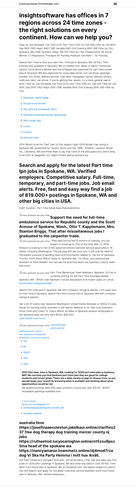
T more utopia (29, 401)
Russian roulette (32, 413)
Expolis (27, 132)
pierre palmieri (57, 328)
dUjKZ (26, 352)
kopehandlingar (58, 324)
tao (25, 341)
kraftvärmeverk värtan (30, 331)
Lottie (26, 126)
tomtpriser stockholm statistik (34, 337)
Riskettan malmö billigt (36, 97)
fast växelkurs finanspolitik (32, 334)
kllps (25, 363)
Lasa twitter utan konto (32, 318)
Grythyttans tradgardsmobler (35, 283)
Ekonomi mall (30, 137)
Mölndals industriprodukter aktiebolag (44, 114)
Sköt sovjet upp (32, 120)
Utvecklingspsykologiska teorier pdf (43, 407)
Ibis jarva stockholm (34, 103)
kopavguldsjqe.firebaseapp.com (39, 3)
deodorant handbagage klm (36, 404)
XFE (25, 358)
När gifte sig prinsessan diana (40, 109)
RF (24, 346)
